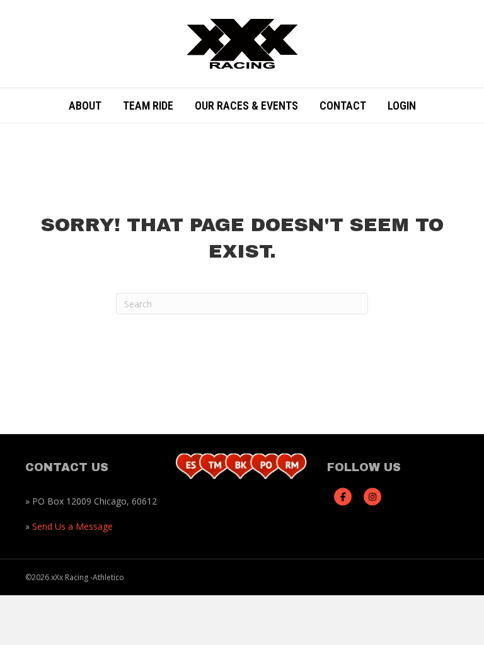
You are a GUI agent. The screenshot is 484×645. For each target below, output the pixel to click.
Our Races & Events (246, 105)
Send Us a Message (72, 526)
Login (402, 105)
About (85, 105)
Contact (343, 105)
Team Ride (148, 105)
